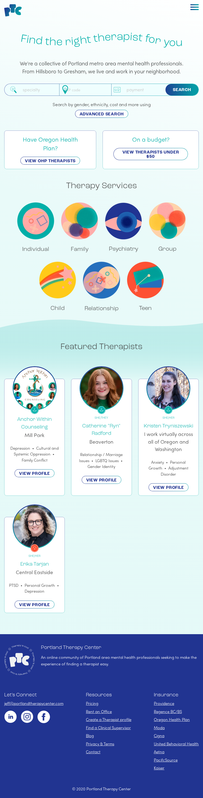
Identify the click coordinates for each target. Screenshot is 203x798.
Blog (90, 735)
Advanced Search (102, 114)
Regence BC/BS (168, 711)
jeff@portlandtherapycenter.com (33, 703)
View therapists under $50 (150, 154)
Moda (159, 728)
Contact (93, 752)
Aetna (159, 752)
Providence (164, 703)
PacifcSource (166, 760)
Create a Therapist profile (108, 719)
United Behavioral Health (176, 744)
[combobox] (40, 89)
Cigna (159, 735)
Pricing (92, 703)
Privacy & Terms (100, 744)
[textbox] (40, 89)
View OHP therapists (50, 161)
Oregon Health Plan (172, 719)
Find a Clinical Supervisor (108, 728)
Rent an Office (99, 711)
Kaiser (159, 768)
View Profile (34, 474)
